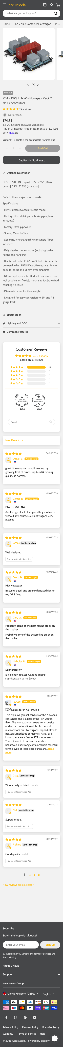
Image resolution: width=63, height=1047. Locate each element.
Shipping (15, 124)
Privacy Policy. (10, 957)
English (47, 994)
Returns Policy (30, 1027)
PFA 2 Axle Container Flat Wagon (32, 23)
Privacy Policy (10, 1027)
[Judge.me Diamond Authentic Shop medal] (22, 400)
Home (6, 23)
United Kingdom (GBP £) (21, 993)
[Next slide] (38, 85)
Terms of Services (42, 953)
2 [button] (30, 874)
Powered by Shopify (38, 1040)
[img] (13, 453)
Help (42, 1033)
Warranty (8, 1033)
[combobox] (31, 13)
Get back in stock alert (32, 160)
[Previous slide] (28, 85)
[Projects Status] (45, 5)
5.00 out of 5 (40, 355)
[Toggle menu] (5, 5)
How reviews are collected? (18, 884)
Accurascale (18, 1040)
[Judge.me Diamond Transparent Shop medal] (38, 400)
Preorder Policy (50, 1027)
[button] (11, 109)
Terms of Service (26, 1033)
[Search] (56, 13)
